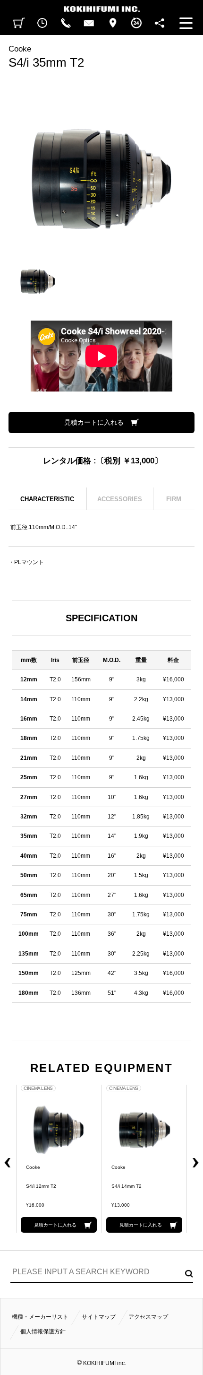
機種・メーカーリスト (40, 1317)
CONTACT (89, 23)
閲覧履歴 (42, 23)
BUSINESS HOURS (136, 23)
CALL (65, 23)
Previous (5, 1159)
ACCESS (113, 23)
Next (197, 1159)
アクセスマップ (148, 1317)
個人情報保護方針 (43, 1331)
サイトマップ (99, 1317)
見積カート (19, 23)
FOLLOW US (159, 23)
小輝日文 (101, 6)
